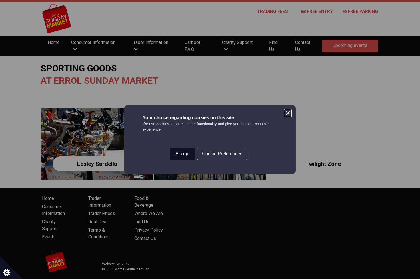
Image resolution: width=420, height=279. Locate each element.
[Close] (287, 113)
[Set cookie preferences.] (11, 267)
